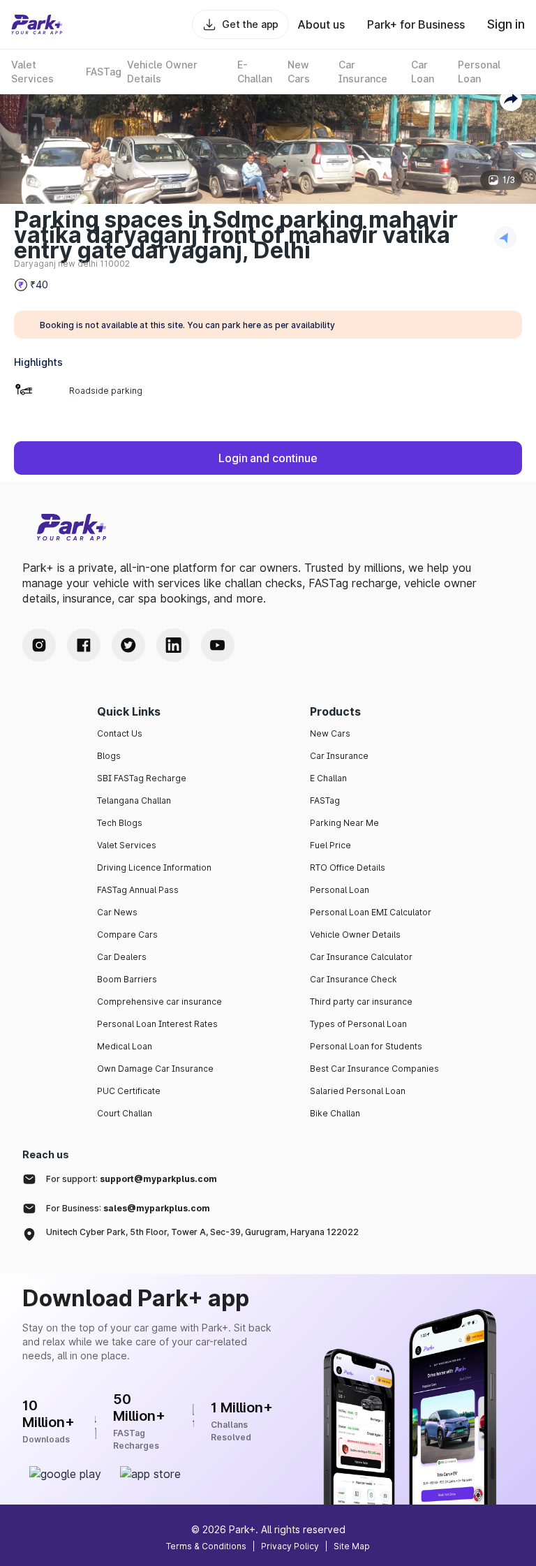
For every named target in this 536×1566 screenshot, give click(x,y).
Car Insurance (339, 756)
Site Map (352, 1546)
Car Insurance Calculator (361, 957)
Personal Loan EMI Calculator (370, 912)
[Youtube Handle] (217, 645)
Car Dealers (122, 957)
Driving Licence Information (154, 867)
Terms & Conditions (206, 1546)
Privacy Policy (290, 1546)
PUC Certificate (129, 1091)
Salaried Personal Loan (357, 1091)
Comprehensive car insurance (159, 1001)
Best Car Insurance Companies (374, 1068)
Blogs (109, 756)
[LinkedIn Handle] (173, 645)
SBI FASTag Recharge (141, 778)
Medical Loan (124, 1046)
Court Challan (124, 1113)
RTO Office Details (347, 867)
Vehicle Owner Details (355, 934)
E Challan (328, 778)
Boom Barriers (127, 979)
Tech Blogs (119, 823)
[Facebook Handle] (83, 645)
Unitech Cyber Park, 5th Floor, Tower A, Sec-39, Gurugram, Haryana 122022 (202, 1232)
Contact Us (119, 733)
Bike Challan (335, 1113)
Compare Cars (127, 934)
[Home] (37, 24)
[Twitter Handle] (128, 645)
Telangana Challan (134, 800)
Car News (117, 912)
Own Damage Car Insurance (155, 1068)
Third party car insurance (361, 1001)
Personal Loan (339, 890)
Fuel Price (330, 845)
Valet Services (126, 845)
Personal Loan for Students (366, 1046)
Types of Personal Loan (358, 1024)
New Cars (330, 733)
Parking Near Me (344, 823)
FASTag (325, 800)
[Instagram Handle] (39, 645)
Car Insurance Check (353, 979)
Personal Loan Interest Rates (157, 1024)
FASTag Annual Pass (138, 890)
